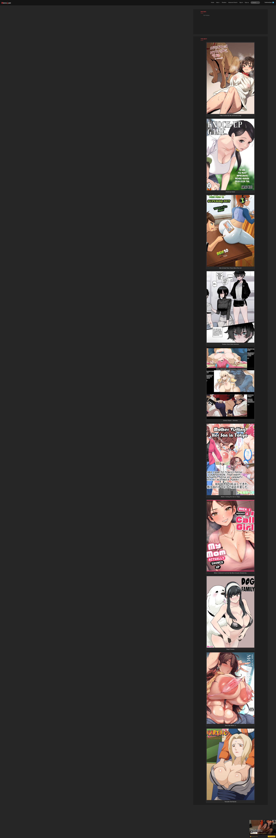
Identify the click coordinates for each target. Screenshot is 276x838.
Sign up (247, 2)
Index (217, 2)
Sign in (241, 2)
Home (212, 2)
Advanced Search (232, 2)
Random (224, 2)
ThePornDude (268, 2)
